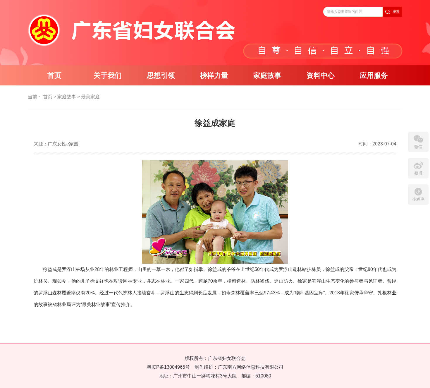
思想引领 (161, 75)
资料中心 (321, 75)
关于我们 (108, 75)
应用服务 (374, 75)
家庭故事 (267, 75)
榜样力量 (214, 75)
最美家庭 (90, 96)
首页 (54, 75)
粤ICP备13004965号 (168, 367)
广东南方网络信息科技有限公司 (250, 367)
